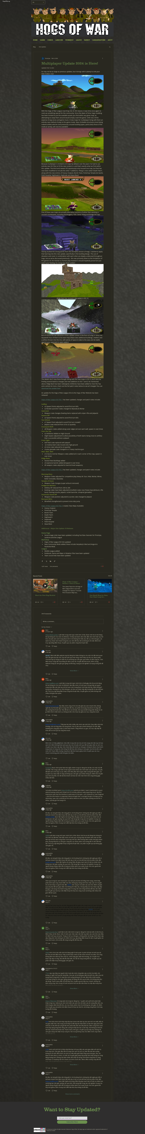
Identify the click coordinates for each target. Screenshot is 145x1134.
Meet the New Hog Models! (45, 595)
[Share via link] (54, 561)
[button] (110, 47)
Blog (34, 47)
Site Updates (42, 47)
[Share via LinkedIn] (50, 561)
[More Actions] (103, 631)
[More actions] (103, 58)
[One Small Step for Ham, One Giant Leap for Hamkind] (100, 585)
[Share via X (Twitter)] (46, 561)
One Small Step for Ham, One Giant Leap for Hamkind (99, 596)
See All (110, 576)
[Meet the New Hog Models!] (45, 585)
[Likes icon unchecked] (46, 646)
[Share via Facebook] (42, 561)
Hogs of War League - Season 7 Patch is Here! (71, 582)
